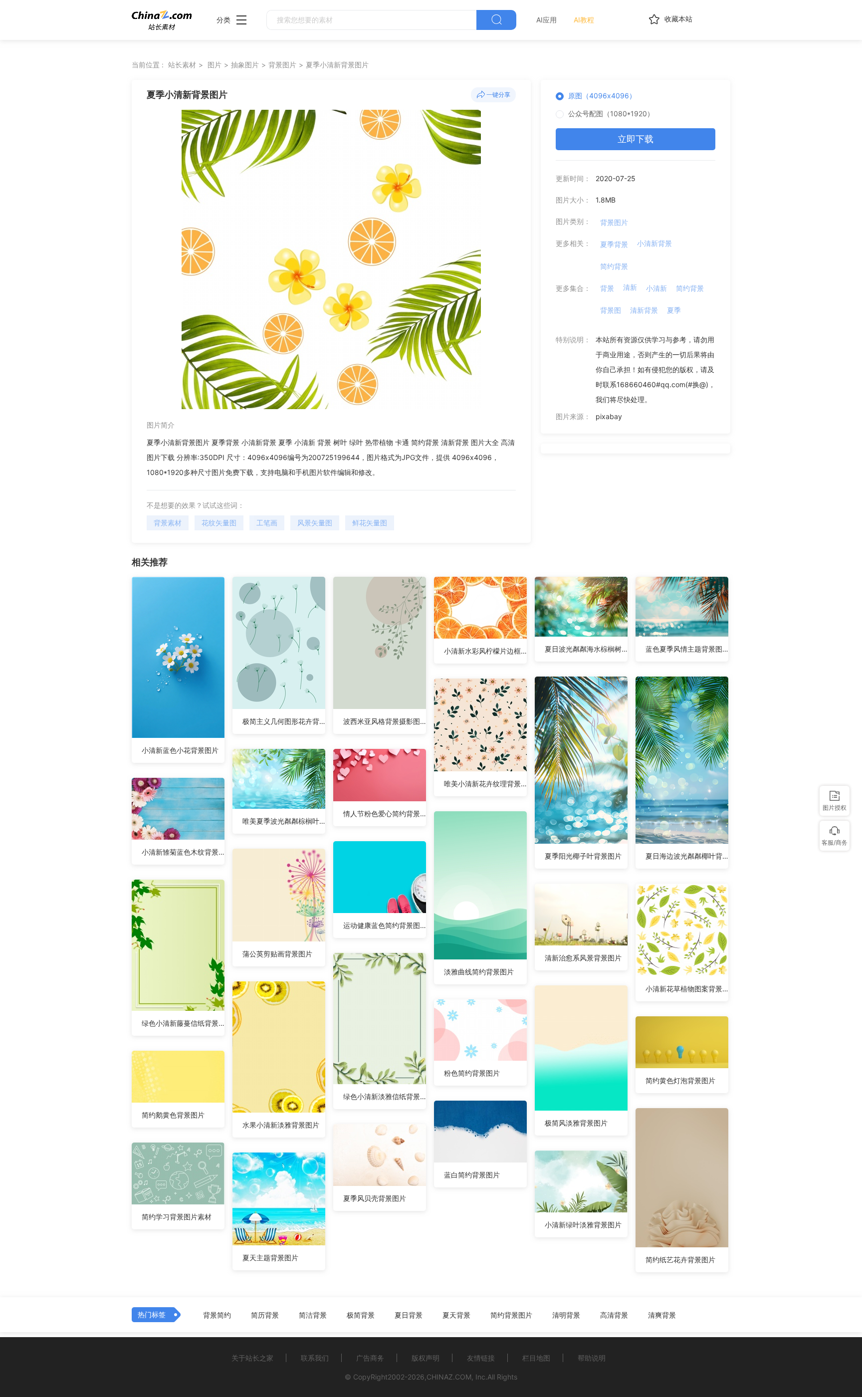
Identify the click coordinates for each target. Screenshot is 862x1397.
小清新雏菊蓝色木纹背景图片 (183, 852)
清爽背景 (662, 1315)
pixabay (609, 416)
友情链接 (481, 1358)
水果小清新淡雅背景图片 (280, 1125)
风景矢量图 (314, 522)
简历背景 (265, 1315)
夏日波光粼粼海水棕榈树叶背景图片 (586, 649)
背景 (607, 288)
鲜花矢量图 (369, 522)
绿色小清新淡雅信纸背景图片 (384, 1096)
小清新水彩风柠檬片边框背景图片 (485, 651)
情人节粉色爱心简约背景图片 (384, 813)
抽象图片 (245, 64)
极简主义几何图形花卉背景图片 (283, 721)
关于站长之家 (252, 1358)
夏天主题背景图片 (270, 1257)
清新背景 (644, 310)
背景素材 (168, 522)
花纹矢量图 (219, 522)
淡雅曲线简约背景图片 (479, 971)
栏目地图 (536, 1358)
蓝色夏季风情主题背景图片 (687, 649)
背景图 (610, 310)
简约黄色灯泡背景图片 (680, 1080)
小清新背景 (654, 243)
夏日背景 (409, 1315)
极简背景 (361, 1315)
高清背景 (614, 1315)
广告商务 (370, 1358)
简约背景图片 (511, 1315)
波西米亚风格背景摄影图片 (384, 721)
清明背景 (566, 1315)
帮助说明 (592, 1358)
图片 (214, 64)
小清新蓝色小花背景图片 (180, 750)
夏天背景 (456, 1315)
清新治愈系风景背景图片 (583, 957)
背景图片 (282, 64)
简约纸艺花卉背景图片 (680, 1259)
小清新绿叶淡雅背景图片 (583, 1224)
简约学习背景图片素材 (177, 1216)
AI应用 (546, 19)
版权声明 (425, 1358)
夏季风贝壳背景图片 (374, 1198)
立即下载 (635, 139)
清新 (630, 287)
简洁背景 (313, 1315)
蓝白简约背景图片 (472, 1174)
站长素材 (182, 64)
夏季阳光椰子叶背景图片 (583, 856)
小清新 (656, 288)
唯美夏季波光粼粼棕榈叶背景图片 (283, 821)
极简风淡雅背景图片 (576, 1123)
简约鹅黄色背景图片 (173, 1115)
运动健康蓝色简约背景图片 (384, 925)
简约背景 (614, 266)
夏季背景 (614, 244)
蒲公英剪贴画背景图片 (277, 953)
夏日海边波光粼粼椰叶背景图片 (687, 856)
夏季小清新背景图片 (337, 64)
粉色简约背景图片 (472, 1073)
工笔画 (266, 522)
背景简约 (217, 1315)
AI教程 (584, 19)
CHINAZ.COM (449, 1377)
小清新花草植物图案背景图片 (687, 988)
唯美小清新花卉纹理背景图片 (485, 783)
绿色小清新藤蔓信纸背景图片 (183, 1023)
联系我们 (315, 1358)
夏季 (674, 310)
